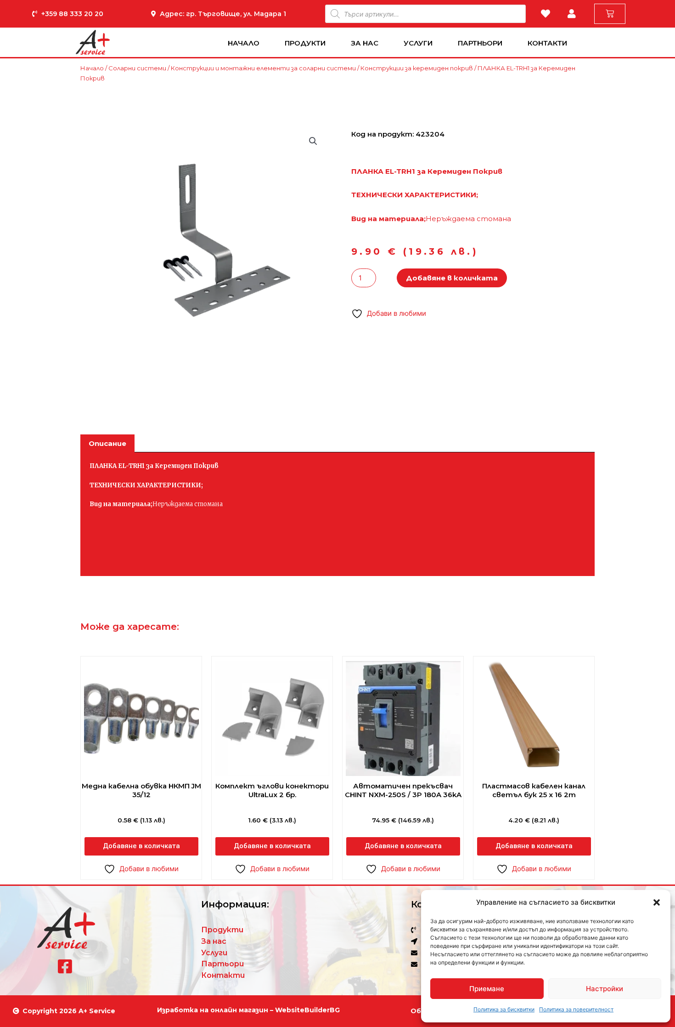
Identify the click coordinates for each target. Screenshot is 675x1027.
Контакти (547, 43)
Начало (243, 43)
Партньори (480, 43)
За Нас (364, 43)
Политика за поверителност (576, 1009)
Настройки (604, 988)
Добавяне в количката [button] (141, 846)
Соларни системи (137, 68)
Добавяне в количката (452, 278)
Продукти (305, 43)
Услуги (418, 43)
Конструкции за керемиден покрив (416, 68)
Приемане (486, 988)
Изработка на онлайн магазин (212, 1010)
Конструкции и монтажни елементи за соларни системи (263, 68)
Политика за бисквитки (503, 1009)
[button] (656, 902)
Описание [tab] (107, 443)
